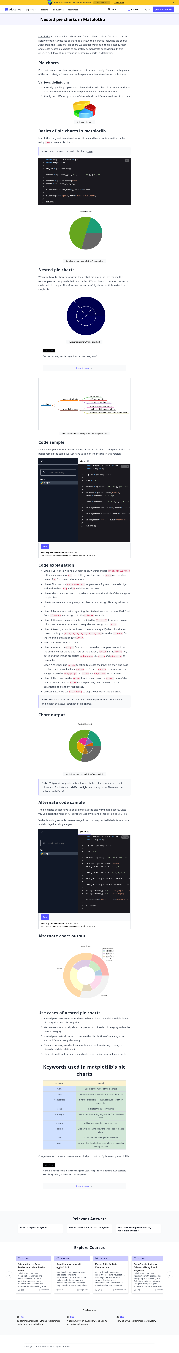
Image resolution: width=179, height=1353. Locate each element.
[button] (127, 160)
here (90, 151)
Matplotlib (44, 36)
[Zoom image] (84, 109)
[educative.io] (13, 9)
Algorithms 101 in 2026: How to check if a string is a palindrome (87, 1322)
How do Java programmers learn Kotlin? (136, 1320)
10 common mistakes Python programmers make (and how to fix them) (38, 1322)
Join (161, 9)
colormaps (47, 787)
